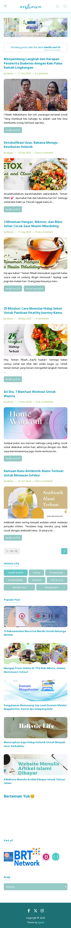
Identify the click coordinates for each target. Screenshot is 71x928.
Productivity (56, 572)
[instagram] (42, 911)
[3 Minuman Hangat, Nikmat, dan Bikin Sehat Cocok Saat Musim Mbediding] (35, 268)
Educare (36, 580)
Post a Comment (44, 152)
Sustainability (15, 580)
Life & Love (57, 580)
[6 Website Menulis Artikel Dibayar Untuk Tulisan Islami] (35, 774)
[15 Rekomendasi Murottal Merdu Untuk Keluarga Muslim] (35, 626)
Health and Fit (12, 130)
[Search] (65, 6)
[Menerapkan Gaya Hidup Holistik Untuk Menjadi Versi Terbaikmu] (35, 737)
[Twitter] (35, 911)
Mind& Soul (19, 587)
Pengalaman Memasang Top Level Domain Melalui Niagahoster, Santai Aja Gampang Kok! (35, 707)
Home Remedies (34, 288)
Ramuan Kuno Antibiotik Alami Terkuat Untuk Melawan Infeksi (34, 473)
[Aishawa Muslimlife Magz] (31, 6)
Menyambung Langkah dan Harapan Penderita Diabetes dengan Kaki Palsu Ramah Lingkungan (33, 63)
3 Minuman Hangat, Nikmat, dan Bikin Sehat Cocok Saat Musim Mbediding (33, 224)
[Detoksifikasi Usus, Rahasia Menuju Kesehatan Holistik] (35, 189)
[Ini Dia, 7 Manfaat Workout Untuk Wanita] (35, 438)
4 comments (42, 318)
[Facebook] (29, 911)
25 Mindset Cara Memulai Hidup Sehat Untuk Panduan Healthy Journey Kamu (33, 310)
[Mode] (57, 6)
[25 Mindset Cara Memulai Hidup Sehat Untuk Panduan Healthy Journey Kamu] (35, 355)
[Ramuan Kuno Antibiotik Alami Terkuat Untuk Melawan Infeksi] (35, 517)
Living (36, 572)
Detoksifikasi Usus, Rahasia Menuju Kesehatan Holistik (31, 144)
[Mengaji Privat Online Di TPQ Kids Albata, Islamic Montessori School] (35, 663)
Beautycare (51, 587)
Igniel (41, 922)
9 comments (41, 73)
